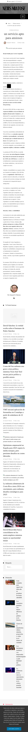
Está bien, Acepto (14, 728)
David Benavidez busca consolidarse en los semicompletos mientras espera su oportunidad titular (12, 535)
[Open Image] (9, 86)
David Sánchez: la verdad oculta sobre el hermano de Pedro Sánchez (13, 328)
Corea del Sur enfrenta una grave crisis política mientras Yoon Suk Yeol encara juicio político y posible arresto (13, 371)
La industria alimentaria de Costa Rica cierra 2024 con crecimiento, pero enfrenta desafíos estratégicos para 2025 (13, 489)
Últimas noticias (14, 30)
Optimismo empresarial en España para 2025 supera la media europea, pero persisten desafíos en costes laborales (14, 450)
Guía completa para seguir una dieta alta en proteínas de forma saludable (19, 589)
